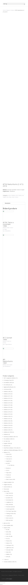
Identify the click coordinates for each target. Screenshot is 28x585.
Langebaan (8, 502)
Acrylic (9, 195)
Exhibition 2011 (7, 396)
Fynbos (12, 10)
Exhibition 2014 (14, 195)
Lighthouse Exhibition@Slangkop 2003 (12, 450)
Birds (7, 531)
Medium (5, 452)
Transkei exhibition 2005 (9, 561)
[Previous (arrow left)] (0, 584)
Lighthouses (8, 547)
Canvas (7, 456)
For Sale (5, 441)
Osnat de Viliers (7, 486)
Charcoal (8, 458)
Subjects (8, 10)
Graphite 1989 (7, 443)
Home (4, 10)
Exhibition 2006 (7, 391)
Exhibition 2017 (7, 409)
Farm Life (8, 536)
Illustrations (6, 445)
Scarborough (9, 509)
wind (7, 556)
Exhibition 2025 (7, 427)
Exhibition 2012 (7, 398)
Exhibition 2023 (7, 423)
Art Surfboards (7, 384)
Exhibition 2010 (7, 393)
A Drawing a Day (7, 380)
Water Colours (15, 197)
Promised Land (9, 506)
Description (7, 203)
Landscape (8, 545)
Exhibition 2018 (7, 411)
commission (6, 389)
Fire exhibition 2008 (8, 439)
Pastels (7, 475)
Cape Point (8, 493)
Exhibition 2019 (7, 414)
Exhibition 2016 (7, 407)
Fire (7, 538)
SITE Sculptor (9, 578)
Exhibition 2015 (7, 405)
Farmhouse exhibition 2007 (10, 436)
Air (6, 529)
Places (5, 491)
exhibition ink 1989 (8, 432)
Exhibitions (6, 434)
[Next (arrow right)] (1, 584)
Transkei (8, 515)
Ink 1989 (10, 465)
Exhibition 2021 (7, 418)
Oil (6, 470)
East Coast (8, 495)
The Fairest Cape (10, 511)
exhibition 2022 (7, 420)
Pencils (5, 489)
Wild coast (8, 520)
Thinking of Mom (10, 513)
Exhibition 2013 (7, 400)
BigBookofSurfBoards (8, 387)
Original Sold (5, 197)
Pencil (7, 477)
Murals (7, 468)
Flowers (8, 540)
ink (23, 195)
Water (7, 552)
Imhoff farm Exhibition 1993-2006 (11, 448)
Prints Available (7, 525)
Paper (10, 197)
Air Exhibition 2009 (8, 382)
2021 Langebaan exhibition (10, 378)
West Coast (8, 518)
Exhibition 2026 (7, 430)
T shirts (5, 559)
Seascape (8, 549)
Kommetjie (8, 500)
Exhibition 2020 (7, 416)
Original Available (7, 482)
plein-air (5, 523)
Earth (7, 534)
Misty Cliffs (8, 504)
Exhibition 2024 (7, 425)
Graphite (8, 461)
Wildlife (7, 554)
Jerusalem (8, 497)
